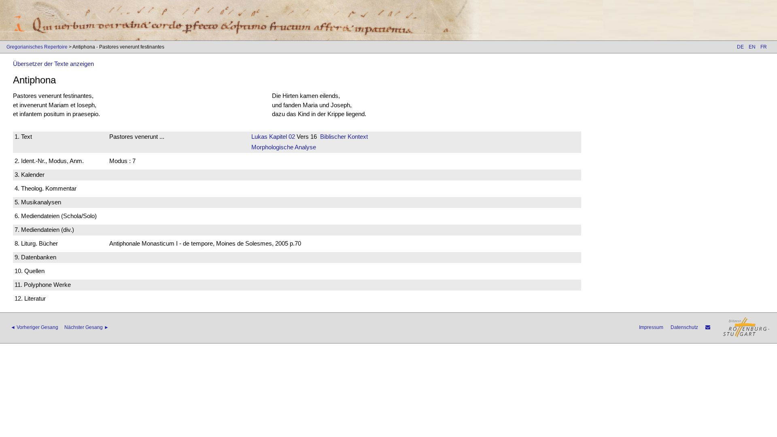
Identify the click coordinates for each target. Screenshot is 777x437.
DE (740, 47)
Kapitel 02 (281, 136)
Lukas (259, 136)
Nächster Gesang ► (86, 327)
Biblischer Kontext (344, 136)
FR (763, 47)
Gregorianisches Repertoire (37, 47)
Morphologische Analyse (283, 147)
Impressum (651, 327)
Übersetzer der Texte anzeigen (53, 63)
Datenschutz (684, 327)
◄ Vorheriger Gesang (34, 327)
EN (752, 47)
